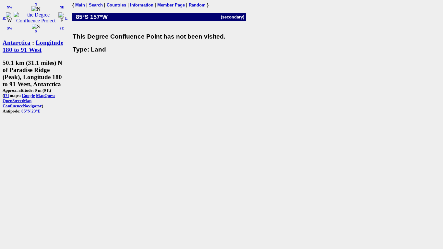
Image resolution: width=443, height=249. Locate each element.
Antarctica (16, 42)
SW (9, 28)
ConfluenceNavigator (22, 105)
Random (197, 5)
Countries (116, 5)
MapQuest (45, 95)
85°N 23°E (31, 111)
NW (9, 7)
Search (96, 5)
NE (62, 7)
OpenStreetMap (17, 100)
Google (28, 95)
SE (62, 28)
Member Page (171, 5)
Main (80, 5)
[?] (6, 95)
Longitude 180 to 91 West (33, 46)
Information (141, 5)
